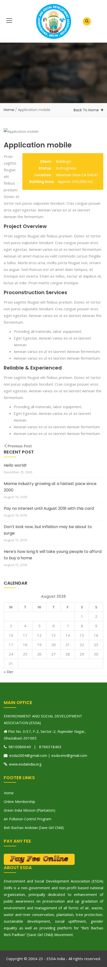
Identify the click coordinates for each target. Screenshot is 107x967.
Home (9, 109)
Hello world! (15, 465)
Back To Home (86, 110)
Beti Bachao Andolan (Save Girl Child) (34, 827)
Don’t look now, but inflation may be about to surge (48, 530)
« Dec (8, 671)
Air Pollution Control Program (27, 819)
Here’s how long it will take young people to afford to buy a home (53, 555)
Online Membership (19, 801)
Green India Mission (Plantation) (29, 810)
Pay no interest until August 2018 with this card (49, 508)
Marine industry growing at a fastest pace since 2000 (50, 487)
